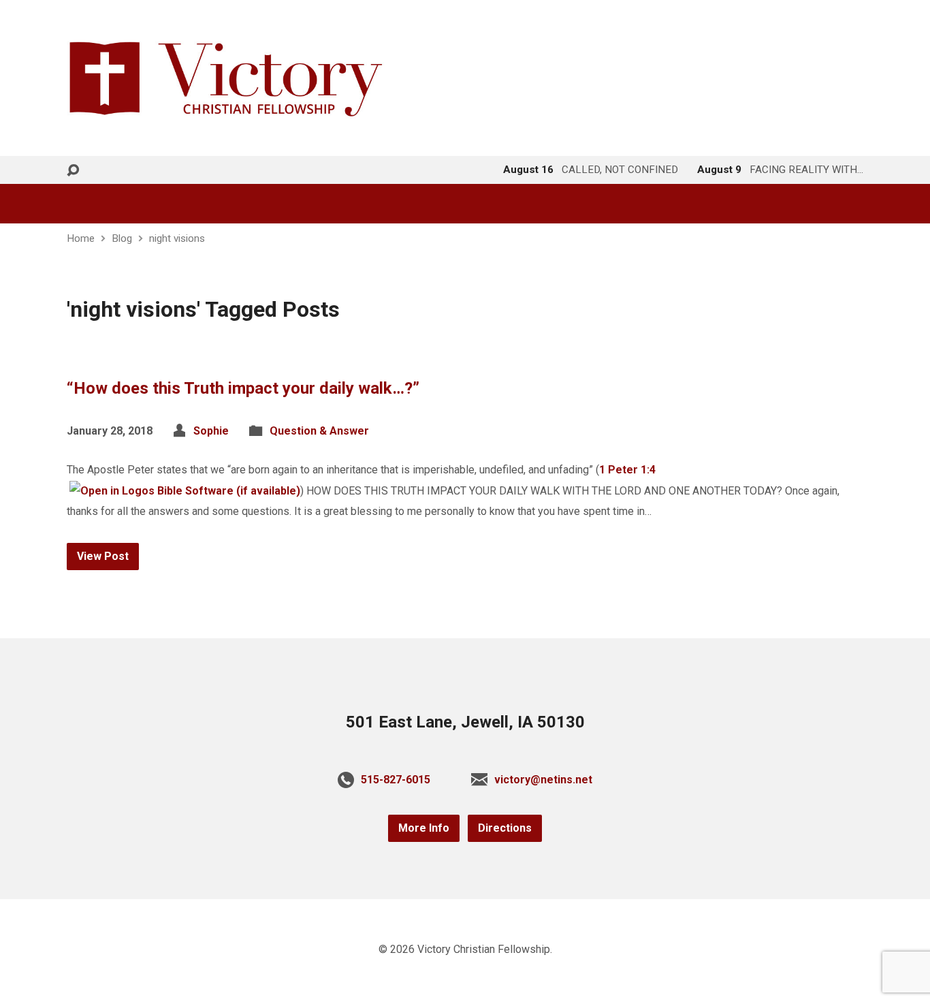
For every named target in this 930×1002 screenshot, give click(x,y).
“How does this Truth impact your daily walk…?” (243, 388)
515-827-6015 (395, 779)
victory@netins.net (543, 779)
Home (81, 238)
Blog (122, 238)
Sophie (211, 430)
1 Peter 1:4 (627, 469)
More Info (423, 827)
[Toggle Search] (73, 170)
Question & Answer (319, 430)
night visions (177, 238)
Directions (505, 827)
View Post (103, 556)
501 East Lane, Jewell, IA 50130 (465, 722)
